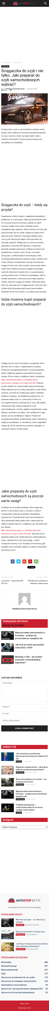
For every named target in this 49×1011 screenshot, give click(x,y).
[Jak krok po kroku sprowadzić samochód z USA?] (7, 647)
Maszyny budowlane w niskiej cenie (30, 932)
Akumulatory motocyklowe (14, 985)
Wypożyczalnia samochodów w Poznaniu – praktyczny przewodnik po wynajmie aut (30, 635)
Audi (3, 973)
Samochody (5, 66)
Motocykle (20, 784)
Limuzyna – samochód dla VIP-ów (12, 582)
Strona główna (6, 62)
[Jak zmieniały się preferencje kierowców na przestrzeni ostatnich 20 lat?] (7, 756)
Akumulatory (21, 949)
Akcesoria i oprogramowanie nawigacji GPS (22, 989)
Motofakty (6, 962)
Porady (19, 761)
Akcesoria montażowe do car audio (18, 977)
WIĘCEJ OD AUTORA (13, 625)
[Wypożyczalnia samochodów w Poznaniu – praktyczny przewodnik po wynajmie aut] (7, 635)
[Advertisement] (24, 34)
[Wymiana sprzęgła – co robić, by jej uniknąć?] (7, 922)
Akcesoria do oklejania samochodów (18, 981)
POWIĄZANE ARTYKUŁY (15, 621)
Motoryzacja (20, 934)
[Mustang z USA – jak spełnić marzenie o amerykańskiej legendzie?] (7, 659)
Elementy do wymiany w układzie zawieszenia (38, 582)
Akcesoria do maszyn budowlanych (17, 992)
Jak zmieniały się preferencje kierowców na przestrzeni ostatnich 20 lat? (31, 756)
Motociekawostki (9, 970)
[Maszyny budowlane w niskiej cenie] (7, 934)
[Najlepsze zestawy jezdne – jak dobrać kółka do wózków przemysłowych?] (7, 770)
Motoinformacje (9, 966)
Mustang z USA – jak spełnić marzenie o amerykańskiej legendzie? (28, 660)
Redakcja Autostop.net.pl (15, 89)
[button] (45, 3)
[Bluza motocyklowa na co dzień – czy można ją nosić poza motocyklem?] (7, 782)
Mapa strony (24, 1003)
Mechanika (20, 772)
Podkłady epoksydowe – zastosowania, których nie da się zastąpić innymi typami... (29, 807)
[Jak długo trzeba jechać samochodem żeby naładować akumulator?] (7, 947)
